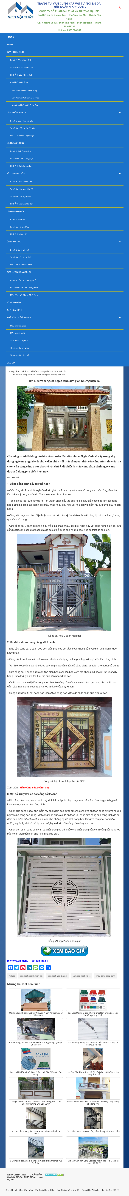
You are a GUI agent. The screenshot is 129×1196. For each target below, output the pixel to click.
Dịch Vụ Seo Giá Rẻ (110, 1189)
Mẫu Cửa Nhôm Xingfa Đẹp (22, 135)
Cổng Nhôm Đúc (16, 211)
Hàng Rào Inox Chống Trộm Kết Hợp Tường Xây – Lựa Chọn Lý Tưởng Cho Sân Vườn (36, 1102)
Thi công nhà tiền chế (19, 355)
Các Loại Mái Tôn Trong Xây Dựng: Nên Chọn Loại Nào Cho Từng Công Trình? (93, 1013)
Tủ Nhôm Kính (14, 310)
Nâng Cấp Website (90, 1189)
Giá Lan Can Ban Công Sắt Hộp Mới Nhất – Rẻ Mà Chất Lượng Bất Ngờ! (93, 1161)
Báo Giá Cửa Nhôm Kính (20, 60)
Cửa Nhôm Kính (15, 51)
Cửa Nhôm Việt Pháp (19, 82)
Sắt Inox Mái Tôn (16, 173)
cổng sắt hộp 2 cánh (57, 975)
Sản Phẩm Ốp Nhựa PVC (20, 257)
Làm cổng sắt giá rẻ (81, 975)
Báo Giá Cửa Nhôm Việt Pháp (24, 90)
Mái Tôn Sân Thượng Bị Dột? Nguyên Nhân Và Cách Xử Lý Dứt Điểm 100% (36, 1013)
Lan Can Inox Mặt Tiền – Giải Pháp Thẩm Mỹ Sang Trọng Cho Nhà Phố (93, 1102)
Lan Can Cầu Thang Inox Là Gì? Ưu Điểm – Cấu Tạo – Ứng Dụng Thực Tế (93, 1073)
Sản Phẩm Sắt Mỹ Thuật (20, 196)
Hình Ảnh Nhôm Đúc (19, 234)
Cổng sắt (14, 515)
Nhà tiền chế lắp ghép (19, 317)
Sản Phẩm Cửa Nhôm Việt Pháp (25, 97)
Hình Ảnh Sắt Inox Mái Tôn (21, 203)
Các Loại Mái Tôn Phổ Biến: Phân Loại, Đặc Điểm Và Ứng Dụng (36, 1073)
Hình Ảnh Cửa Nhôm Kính (21, 75)
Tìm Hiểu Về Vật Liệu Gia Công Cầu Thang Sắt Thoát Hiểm (93, 1131)
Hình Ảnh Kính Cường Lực (21, 166)
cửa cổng (21, 811)
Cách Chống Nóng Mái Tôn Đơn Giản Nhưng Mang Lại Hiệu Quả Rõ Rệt (93, 1043)
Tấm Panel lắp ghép (19, 340)
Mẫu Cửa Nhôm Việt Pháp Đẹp (25, 105)
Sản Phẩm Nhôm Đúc (19, 226)
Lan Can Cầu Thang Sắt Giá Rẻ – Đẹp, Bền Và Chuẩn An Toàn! (36, 1132)
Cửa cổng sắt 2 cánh (20, 672)
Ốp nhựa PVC (14, 241)
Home (10, 44)
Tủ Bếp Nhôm (14, 302)
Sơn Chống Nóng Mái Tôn (68, 1189)
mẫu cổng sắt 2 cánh (105, 975)
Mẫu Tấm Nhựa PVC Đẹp (21, 264)
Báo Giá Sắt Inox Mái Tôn (21, 181)
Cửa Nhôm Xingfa (16, 112)
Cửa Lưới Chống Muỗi (19, 272)
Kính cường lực (15, 143)
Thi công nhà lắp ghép (19, 348)
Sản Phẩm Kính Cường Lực (21, 158)
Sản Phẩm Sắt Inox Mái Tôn (22, 189)
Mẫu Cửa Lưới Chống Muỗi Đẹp (24, 295)
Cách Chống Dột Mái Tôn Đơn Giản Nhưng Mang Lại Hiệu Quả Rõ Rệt (35, 1043)
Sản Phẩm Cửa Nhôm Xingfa (22, 128)
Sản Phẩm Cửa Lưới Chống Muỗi (24, 287)
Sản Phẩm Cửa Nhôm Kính (21, 67)
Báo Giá (11, 362)
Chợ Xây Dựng (26, 1189)
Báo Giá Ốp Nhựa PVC (19, 250)
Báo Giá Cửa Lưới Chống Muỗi (23, 280)
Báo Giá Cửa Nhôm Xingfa (21, 120)
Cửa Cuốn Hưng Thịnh (45, 1189)
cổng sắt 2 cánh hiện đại (31, 975)
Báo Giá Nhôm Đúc (18, 219)
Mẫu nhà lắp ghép (18, 325)
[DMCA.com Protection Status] (54, 1174)
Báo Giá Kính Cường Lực (20, 151)
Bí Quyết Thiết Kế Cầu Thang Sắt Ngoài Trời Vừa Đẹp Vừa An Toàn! (36, 1161)
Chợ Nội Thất (11, 1189)
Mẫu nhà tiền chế (17, 333)
